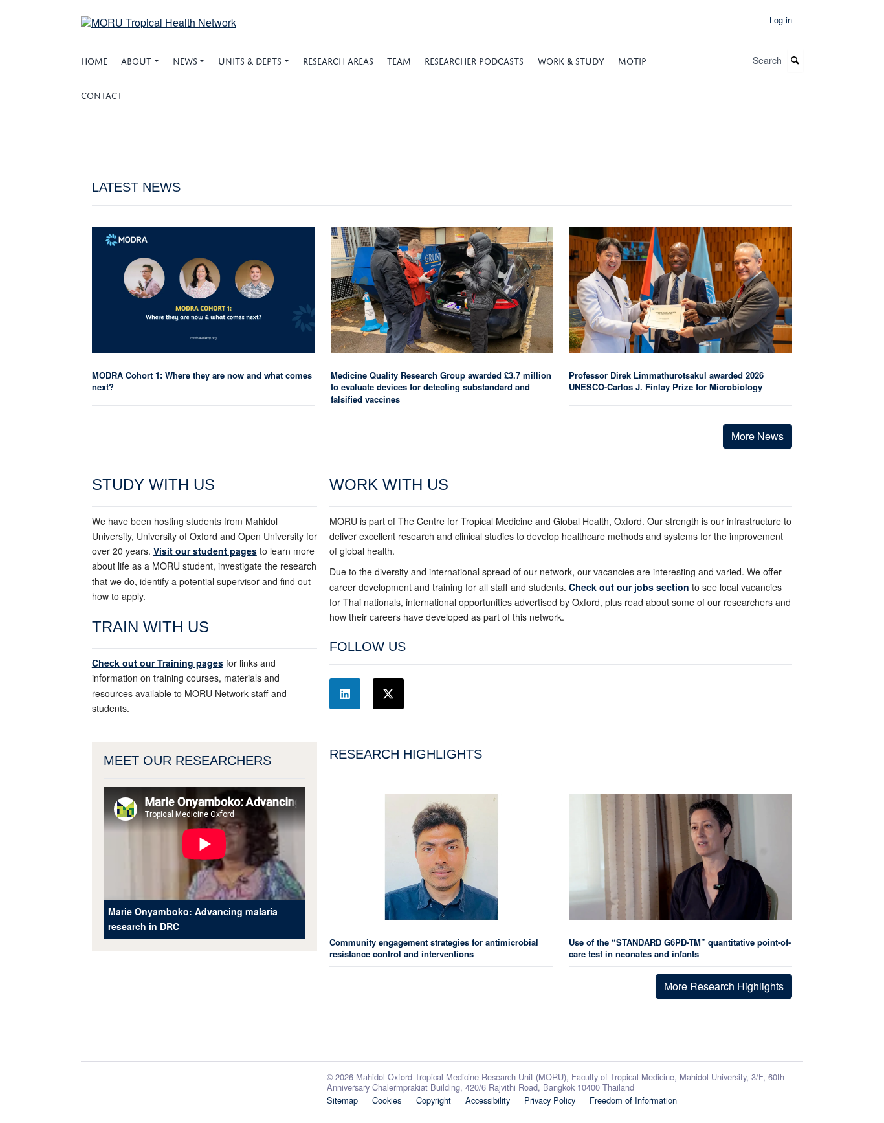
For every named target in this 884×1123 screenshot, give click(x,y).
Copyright (433, 1100)
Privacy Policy (549, 1100)
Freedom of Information (633, 1100)
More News (757, 435)
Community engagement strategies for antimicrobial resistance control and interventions (433, 948)
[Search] (795, 60)
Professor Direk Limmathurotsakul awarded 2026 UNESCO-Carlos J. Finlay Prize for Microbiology (666, 381)
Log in (780, 20)
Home (94, 60)
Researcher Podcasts (474, 60)
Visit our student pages (205, 550)
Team (399, 60)
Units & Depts (250, 60)
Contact (101, 94)
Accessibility (487, 1100)
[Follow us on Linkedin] (344, 693)
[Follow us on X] (388, 693)
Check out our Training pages (157, 662)
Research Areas (338, 60)
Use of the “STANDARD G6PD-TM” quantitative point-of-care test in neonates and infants (680, 948)
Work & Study (571, 60)
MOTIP (632, 60)
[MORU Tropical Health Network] (158, 17)
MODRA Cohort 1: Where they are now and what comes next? (202, 381)
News (185, 60)
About (136, 60)
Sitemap (342, 1100)
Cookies (386, 1100)
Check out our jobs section (629, 587)
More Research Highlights (724, 986)
